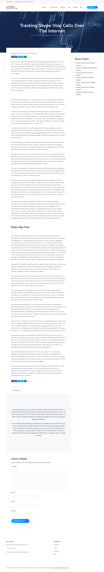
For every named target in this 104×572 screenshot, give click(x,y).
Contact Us (92, 7)
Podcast (56, 551)
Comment (14, 466)
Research (56, 545)
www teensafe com (38, 133)
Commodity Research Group (11, 7)
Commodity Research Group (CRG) (23, 410)
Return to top (65, 568)
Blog (55, 554)
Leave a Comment (32, 53)
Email (13, 502)
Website (13, 511)
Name (13, 492)
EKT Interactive (56, 568)
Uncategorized (16, 390)
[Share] (25, 57)
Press (55, 548)
